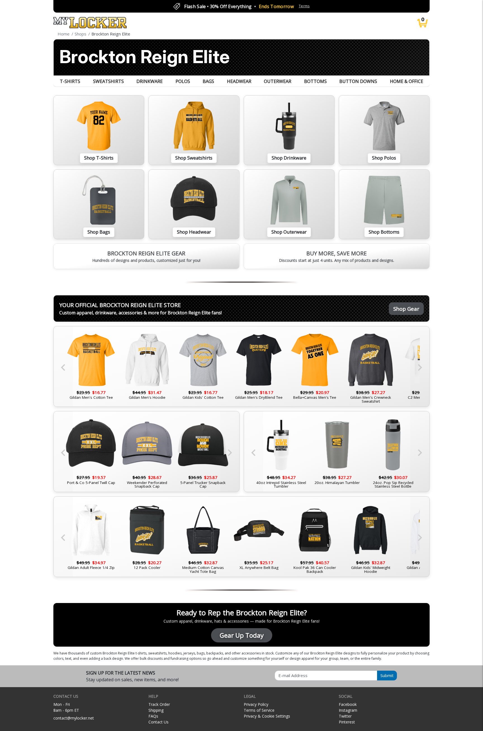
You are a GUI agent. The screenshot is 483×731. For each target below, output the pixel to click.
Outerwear (277, 81)
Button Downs (358, 81)
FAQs (153, 716)
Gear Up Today (242, 635)
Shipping (156, 710)
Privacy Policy (256, 704)
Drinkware (149, 81)
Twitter (345, 716)
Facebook (348, 704)
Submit (387, 675)
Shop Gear (406, 308)
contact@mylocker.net (73, 718)
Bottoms (315, 81)
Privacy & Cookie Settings (267, 716)
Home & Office (406, 81)
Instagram (348, 710)
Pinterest (347, 722)
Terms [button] (304, 6)
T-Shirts (70, 81)
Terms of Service (259, 710)
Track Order (159, 704)
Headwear (239, 81)
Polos (183, 81)
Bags (208, 81)
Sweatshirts (108, 81)
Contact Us (158, 722)
